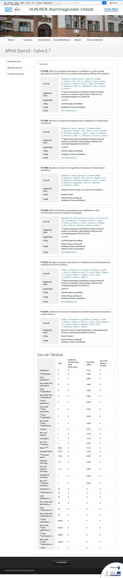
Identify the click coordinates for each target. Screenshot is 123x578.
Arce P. (95, 81)
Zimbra (10, 3)
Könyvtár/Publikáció (61, 40)
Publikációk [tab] (43, 64)
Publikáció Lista (14, 61)
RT (33, 3)
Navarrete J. (68, 86)
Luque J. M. (92, 84)
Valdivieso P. (86, 86)
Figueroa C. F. (83, 128)
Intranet (39, 3)
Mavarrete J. (78, 183)
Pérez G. (84, 218)
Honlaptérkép (61, 562)
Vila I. (74, 81)
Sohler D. (97, 225)
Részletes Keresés (14, 68)
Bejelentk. (48, 3)
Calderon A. (65, 79)
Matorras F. (90, 79)
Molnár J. (67, 88)
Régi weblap (15, 4)
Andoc (28, 3)
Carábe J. (64, 270)
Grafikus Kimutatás (15, 74)
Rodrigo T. (76, 131)
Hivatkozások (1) (70, 111)
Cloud (17, 3)
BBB (22, 3)
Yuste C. (95, 86)
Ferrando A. (75, 84)
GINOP (6, 4)
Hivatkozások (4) (70, 302)
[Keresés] (104, 2)
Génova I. (77, 218)
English (115, 3)
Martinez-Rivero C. (78, 79)
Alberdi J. (88, 81)
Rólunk (11, 40)
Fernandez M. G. (72, 220)
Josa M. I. (84, 84)
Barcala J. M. (68, 180)
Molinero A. (68, 183)
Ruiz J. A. (92, 218)
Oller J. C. (77, 86)
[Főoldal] (5, 3)
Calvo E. (67, 84)
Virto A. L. (80, 81)
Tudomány (27, 40)
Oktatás (77, 40)
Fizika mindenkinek (95, 40)
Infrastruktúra (44, 40)
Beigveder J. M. (67, 218)
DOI (62, 111)
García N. (68, 275)
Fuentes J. (77, 133)
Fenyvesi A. (96, 136)
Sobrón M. (67, 81)
